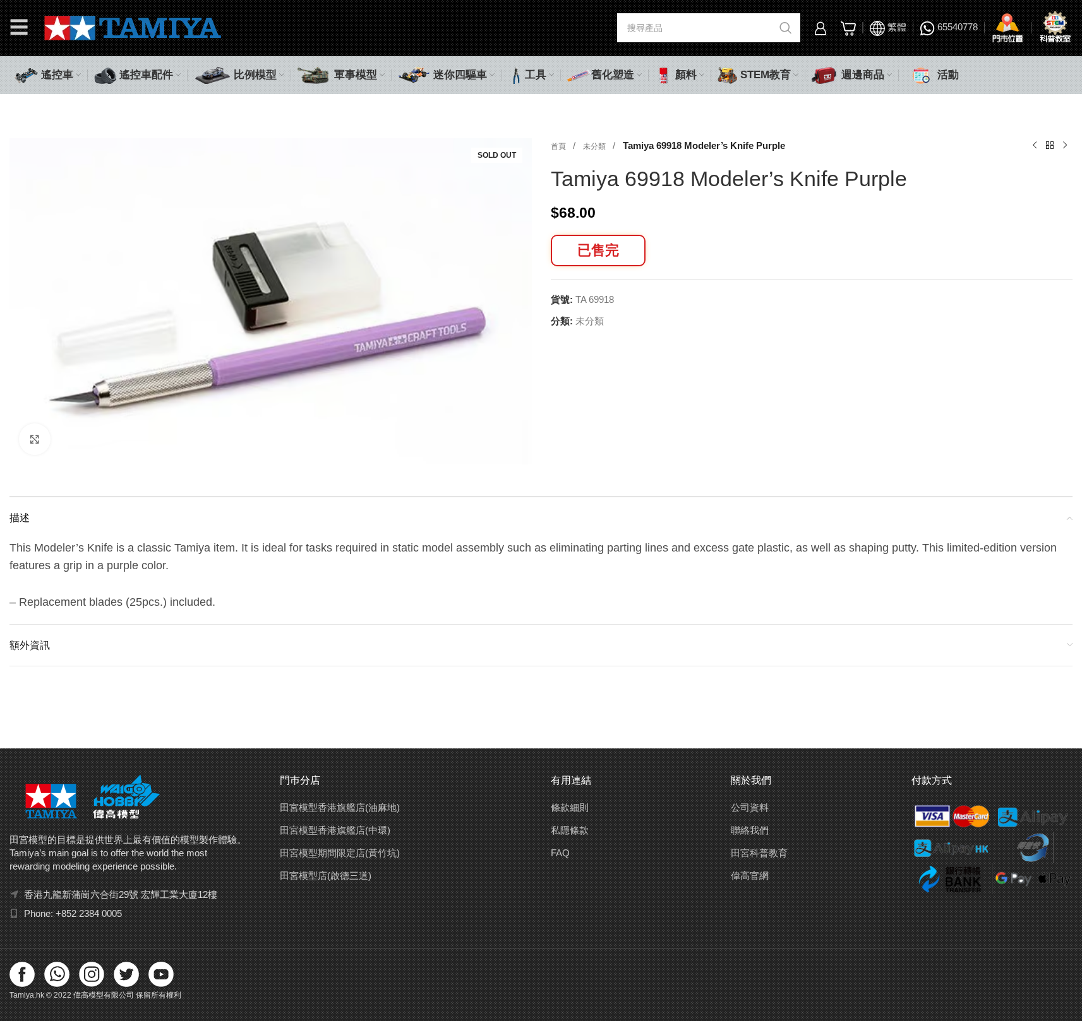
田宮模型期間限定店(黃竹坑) (340, 852)
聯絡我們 (750, 830)
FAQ (560, 852)
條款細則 (570, 807)
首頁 (559, 146)
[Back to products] (1049, 145)
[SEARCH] (785, 27)
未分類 (595, 146)
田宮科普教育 (759, 852)
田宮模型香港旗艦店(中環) (335, 830)
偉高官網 (750, 875)
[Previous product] (1034, 145)
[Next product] (1065, 145)
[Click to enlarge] (35, 439)
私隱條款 (570, 830)
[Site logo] (133, 26)
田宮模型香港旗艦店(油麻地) (340, 807)
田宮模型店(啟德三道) (325, 875)
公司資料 (750, 807)
